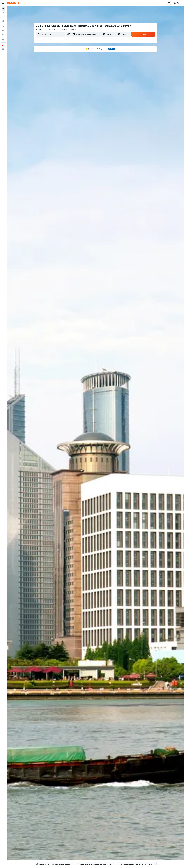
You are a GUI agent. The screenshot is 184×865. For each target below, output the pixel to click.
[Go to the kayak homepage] (13, 3)
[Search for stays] (3, 13)
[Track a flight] (3, 30)
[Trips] (3, 40)
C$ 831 (40, 25)
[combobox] (41, 29)
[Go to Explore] (3, 26)
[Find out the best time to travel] (3, 34)
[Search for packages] (3, 21)
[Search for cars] (3, 17)
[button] (3, 3)
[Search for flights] (3, 9)
